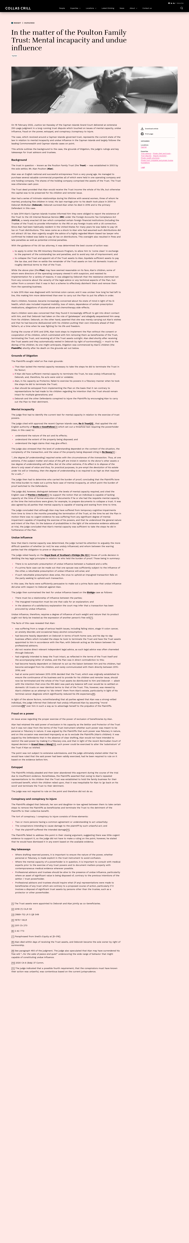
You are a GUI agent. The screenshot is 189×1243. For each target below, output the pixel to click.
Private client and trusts (162, 153)
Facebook (169, 3)
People (62, 8)
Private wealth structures (150, 158)
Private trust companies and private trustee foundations (157, 161)
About (132, 8)
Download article (151, 128)
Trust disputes (146, 156)
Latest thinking (108, 8)
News (122, 8)
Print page (149, 134)
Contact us (147, 8)
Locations (90, 8)
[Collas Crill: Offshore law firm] (18, 8)
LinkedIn (171, 3)
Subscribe (180, 3)
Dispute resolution (159, 156)
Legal (143, 167)
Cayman (144, 147)
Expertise (74, 8)
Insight (17, 23)
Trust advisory (146, 153)
